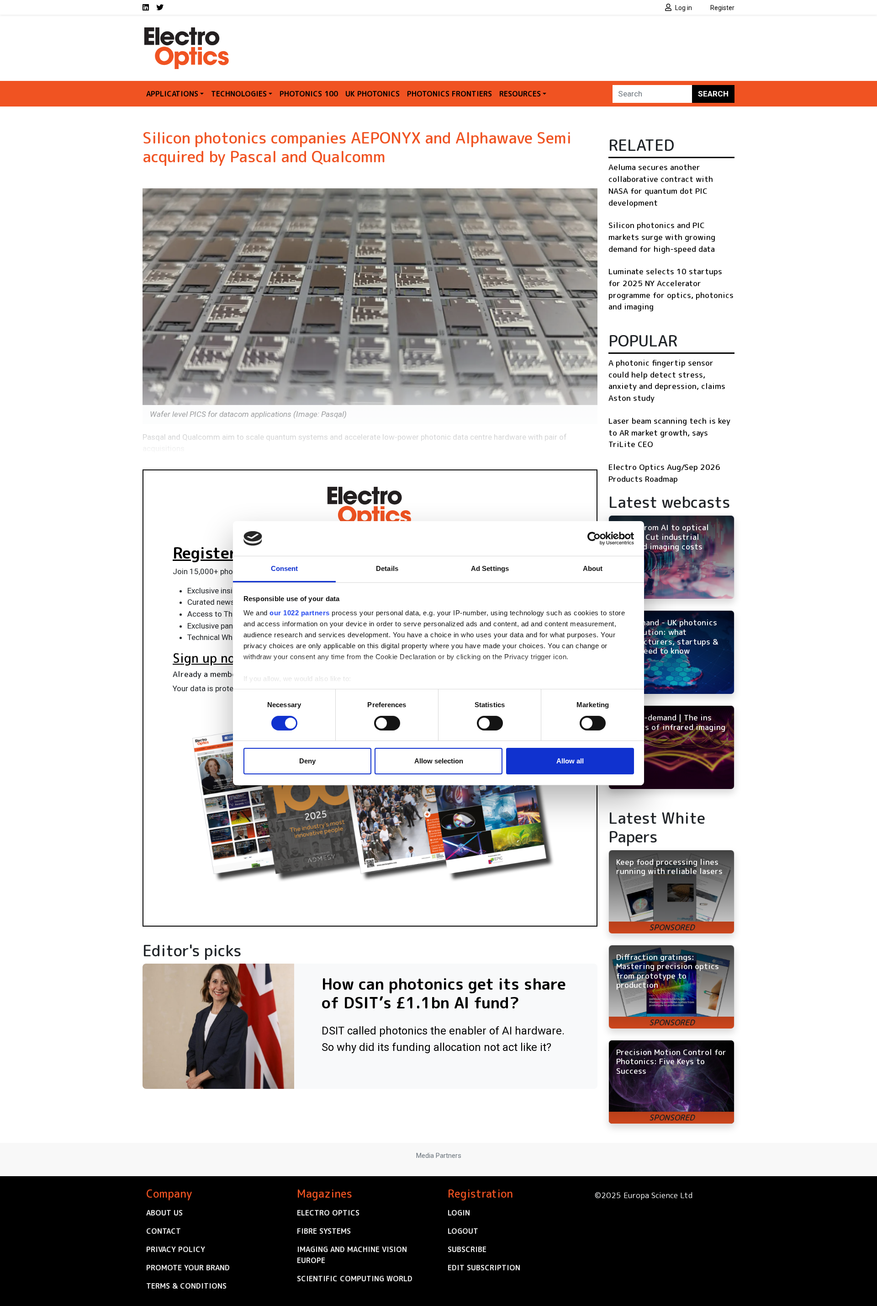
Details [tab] (387, 568)
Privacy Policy (175, 1249)
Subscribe (467, 1249)
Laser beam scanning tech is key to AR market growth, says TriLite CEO (669, 432)
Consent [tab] (284, 568)
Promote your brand (188, 1268)
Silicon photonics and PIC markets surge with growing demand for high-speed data (661, 237)
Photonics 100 (309, 94)
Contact (163, 1231)
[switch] (387, 723)
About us (164, 1213)
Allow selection (438, 761)
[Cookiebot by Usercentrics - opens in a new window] (594, 538)
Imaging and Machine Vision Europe (352, 1254)
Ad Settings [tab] (490, 568)
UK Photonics (372, 94)
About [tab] (593, 568)
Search (713, 93)
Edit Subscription (484, 1268)
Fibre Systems (324, 1231)
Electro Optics (328, 1213)
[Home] (187, 31)
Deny (307, 761)
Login (459, 1213)
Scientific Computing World (354, 1279)
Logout (463, 1231)
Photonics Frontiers (449, 94)
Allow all (570, 761)
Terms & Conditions (186, 1286)
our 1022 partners (299, 613)
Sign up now (208, 658)
